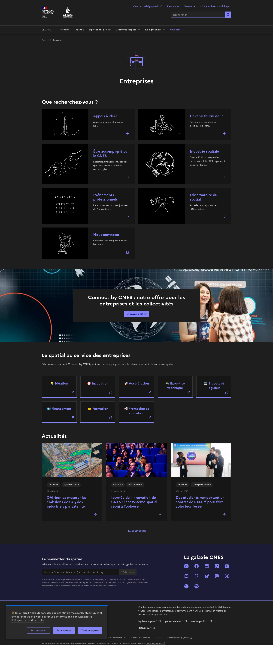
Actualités (65, 29)
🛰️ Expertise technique (175, 385)
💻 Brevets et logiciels (214, 385)
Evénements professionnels (105, 197)
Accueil (45, 39)
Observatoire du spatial (203, 197)
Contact (159, 637)
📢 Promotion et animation (136, 410)
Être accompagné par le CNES (111, 153)
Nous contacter (106, 234)
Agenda (80, 29)
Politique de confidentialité (27, 620)
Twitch (186, 576)
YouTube (227, 566)
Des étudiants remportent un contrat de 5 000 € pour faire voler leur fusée (200, 502)
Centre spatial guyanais (146, 6)
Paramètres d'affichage (216, 6)
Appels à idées (105, 116)
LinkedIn (206, 566)
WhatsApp (186, 586)
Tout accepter (90, 630)
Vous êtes (175, 29)
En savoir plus (135, 314)
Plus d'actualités (136, 531)
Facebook (196, 566)
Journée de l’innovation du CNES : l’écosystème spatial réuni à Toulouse (134, 502)
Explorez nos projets (100, 29)
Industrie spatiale (204, 151)
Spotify (196, 586)
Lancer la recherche (228, 15)
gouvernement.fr (174, 621)
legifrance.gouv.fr (148, 621)
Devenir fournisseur (206, 116)
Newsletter (190, 6)
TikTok (217, 566)
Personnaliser (38, 630)
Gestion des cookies (140, 637)
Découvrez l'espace (126, 29)
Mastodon (217, 576)
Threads (196, 576)
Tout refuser (64, 630)
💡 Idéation (59, 383)
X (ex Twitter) (227, 576)
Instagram (186, 566)
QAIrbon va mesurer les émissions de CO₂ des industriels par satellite (66, 502)
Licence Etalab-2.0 (154, 643)
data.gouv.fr (145, 628)
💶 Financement (59, 408)
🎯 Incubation (98, 383)
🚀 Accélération (136, 383)
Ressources (173, 6)
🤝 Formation (98, 408)
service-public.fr (200, 621)
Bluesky (206, 576)
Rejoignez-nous (153, 29)
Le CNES (46, 29)
